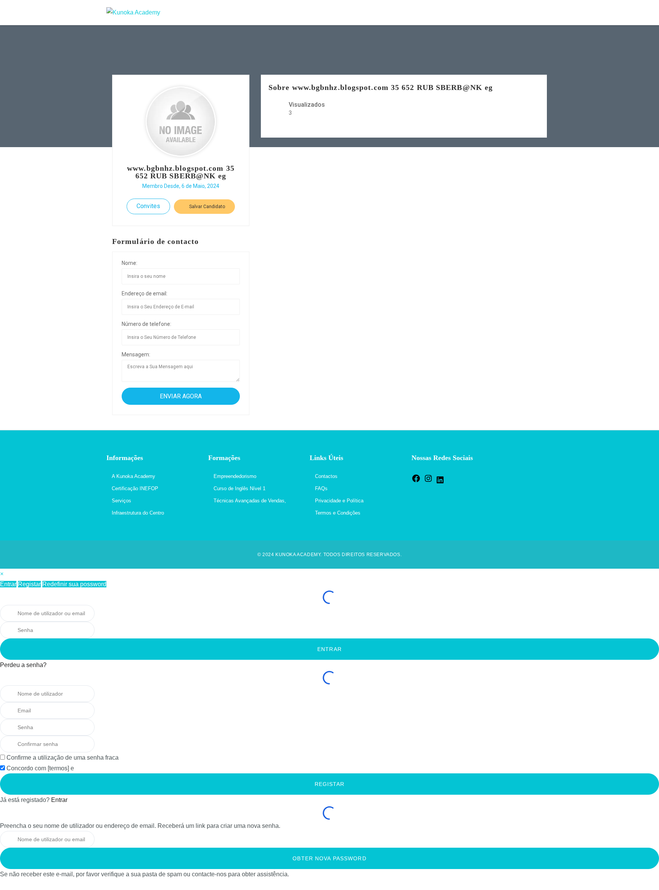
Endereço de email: (144, 293)
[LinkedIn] (440, 483)
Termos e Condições (337, 513)
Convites (148, 206)
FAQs (321, 488)
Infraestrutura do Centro (138, 513)
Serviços (121, 501)
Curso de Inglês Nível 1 (239, 488)
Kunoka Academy (297, 554)
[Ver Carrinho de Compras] (529, 12)
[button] (1, 574)
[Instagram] (428, 481)
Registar (29, 584)
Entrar (8, 584)
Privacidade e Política (339, 501)
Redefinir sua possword (74, 584)
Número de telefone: (146, 324)
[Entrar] (545, 12)
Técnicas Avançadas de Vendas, (250, 501)
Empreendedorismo (235, 476)
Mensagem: (136, 354)
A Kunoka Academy (133, 476)
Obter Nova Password (329, 858)
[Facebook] (416, 481)
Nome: (129, 263)
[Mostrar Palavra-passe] (105, 630)
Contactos (326, 476)
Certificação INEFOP (135, 488)
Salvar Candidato (206, 206)
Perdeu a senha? (23, 665)
